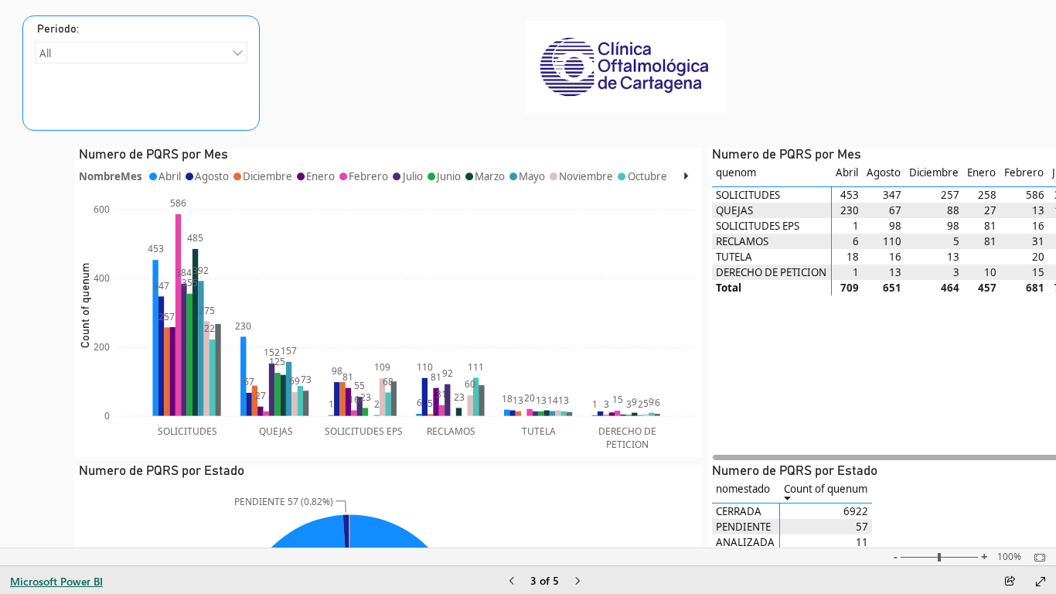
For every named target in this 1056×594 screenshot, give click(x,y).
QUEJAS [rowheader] (734, 210)
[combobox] (141, 52)
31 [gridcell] (1038, 241)
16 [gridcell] (1038, 226)
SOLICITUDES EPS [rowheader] (757, 226)
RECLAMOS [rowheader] (742, 241)
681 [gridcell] (1035, 288)
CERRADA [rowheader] (738, 511)
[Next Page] (577, 582)
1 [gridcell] (856, 226)
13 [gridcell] (1038, 210)
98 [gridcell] (895, 226)
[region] (388, 176)
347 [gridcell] (892, 195)
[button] (686, 176)
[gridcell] (981, 257)
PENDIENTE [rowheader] (743, 527)
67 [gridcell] (895, 210)
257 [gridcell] (950, 195)
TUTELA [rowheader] (734, 257)
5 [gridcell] (956, 241)
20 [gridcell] (1038, 257)
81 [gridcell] (990, 226)
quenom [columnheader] (736, 172)
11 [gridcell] (862, 542)
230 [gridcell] (849, 210)
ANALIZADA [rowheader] (745, 542)
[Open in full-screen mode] (1040, 581)
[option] (155, 338)
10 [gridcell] (990, 272)
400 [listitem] (102, 278)
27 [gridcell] (990, 210)
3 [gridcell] (956, 272)
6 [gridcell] (856, 241)
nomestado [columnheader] (743, 489)
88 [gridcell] (953, 210)
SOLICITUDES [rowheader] (748, 195)
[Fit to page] (1036, 557)
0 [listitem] (107, 415)
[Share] (1009, 582)
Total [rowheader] (728, 288)
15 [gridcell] (1038, 272)
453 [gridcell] (849, 195)
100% (1009, 557)
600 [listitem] (102, 209)
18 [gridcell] (853, 257)
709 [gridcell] (849, 288)
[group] (141, 73)
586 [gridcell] (1035, 195)
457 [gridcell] (987, 288)
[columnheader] (847, 176)
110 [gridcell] (892, 241)
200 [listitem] (102, 346)
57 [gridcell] (862, 527)
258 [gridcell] (987, 195)
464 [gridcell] (950, 288)
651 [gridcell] (892, 288)
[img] (626, 66)
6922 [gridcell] (855, 511)
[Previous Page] (512, 582)
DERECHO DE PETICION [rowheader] (771, 272)
